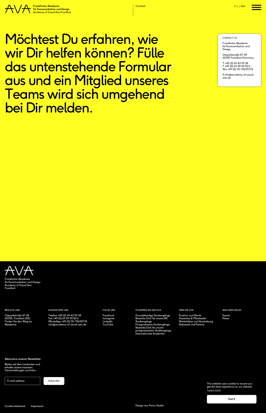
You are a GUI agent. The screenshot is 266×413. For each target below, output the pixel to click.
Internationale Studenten (150, 333)
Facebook (108, 315)
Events (226, 315)
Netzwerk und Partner (192, 324)
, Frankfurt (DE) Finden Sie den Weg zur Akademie (18, 321)
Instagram (109, 318)
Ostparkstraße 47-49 (17, 315)
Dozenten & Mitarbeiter (192, 318)
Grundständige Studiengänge (152, 315)
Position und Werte (190, 315)
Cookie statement (15, 406)
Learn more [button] (214, 390)
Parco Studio (156, 405)
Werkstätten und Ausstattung (196, 321)
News (225, 318)
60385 (8, 318)
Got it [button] (231, 399)
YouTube (108, 324)
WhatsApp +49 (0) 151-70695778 (67, 321)
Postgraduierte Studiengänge (152, 324)
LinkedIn (108, 321)
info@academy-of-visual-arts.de (67, 324)
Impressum (37, 406)
